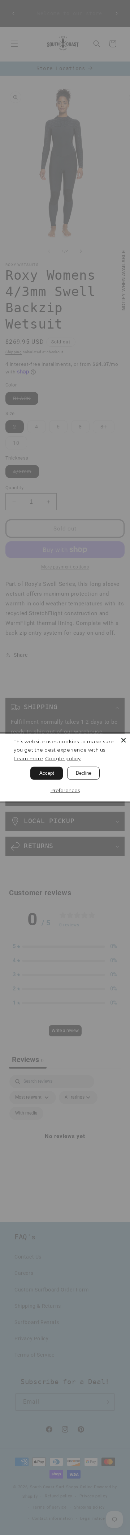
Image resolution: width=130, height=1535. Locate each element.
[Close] (123, 740)
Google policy (63, 758)
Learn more (28, 758)
